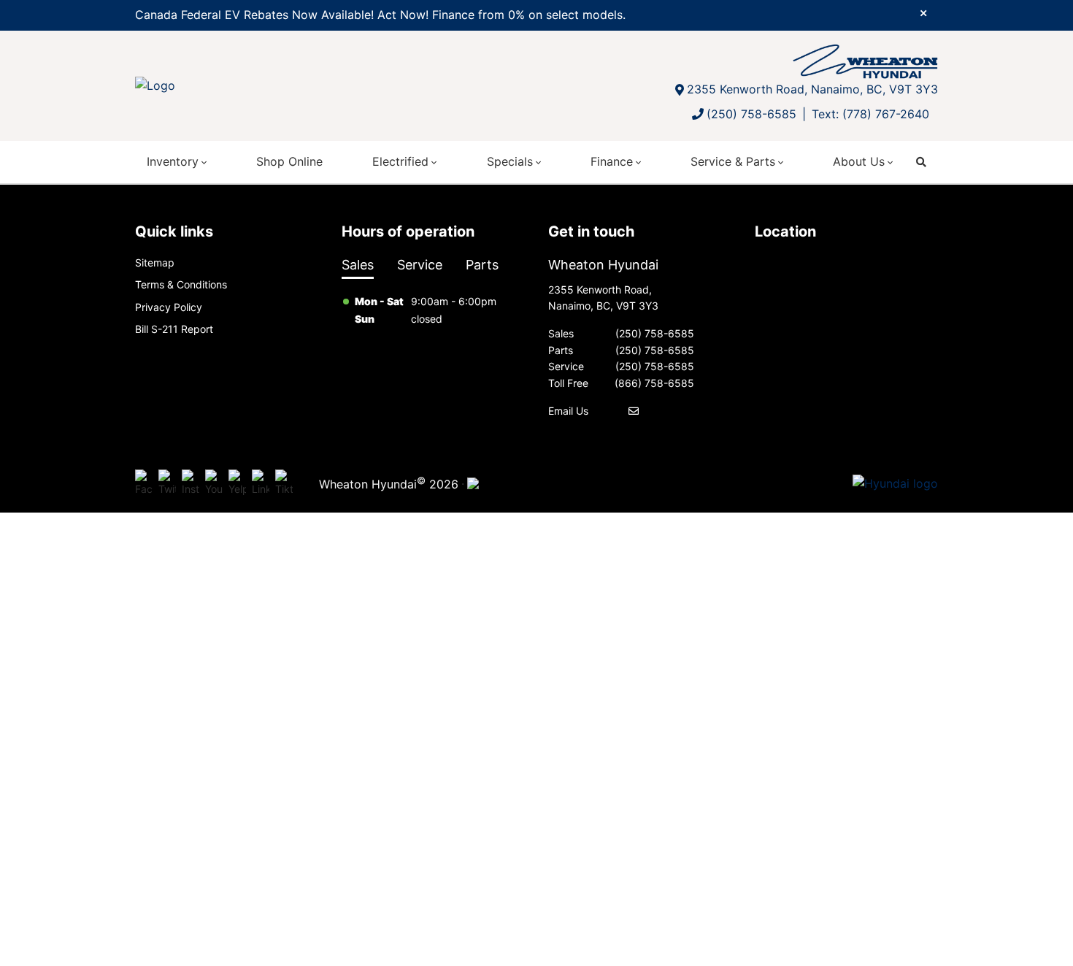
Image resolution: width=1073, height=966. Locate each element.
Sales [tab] (358, 264)
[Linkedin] (260, 483)
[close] (923, 12)
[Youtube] (214, 483)
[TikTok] (284, 483)
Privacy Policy (168, 307)
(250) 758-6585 (751, 114)
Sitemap (154, 262)
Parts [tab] (482, 264)
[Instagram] (190, 483)
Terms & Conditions (181, 284)
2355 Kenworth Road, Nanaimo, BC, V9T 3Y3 (812, 89)
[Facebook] (144, 483)
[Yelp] (237, 483)
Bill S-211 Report (174, 329)
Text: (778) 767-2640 (870, 114)
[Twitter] (167, 483)
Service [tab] (419, 264)
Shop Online (289, 161)
